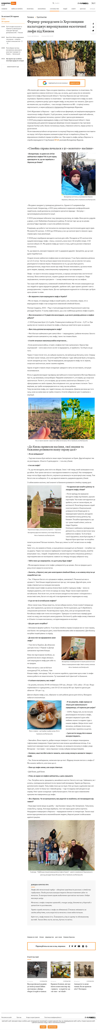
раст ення (58, 937)
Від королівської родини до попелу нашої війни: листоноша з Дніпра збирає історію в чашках (37, 988)
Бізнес (42, 937)
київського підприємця (54, 107)
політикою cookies (58, 1022)
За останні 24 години (10, 16)
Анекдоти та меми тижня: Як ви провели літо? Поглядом (82, 986)
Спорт (74, 8)
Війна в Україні (17, 8)
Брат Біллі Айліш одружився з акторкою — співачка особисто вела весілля (15, 39)
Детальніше (52, 1027)
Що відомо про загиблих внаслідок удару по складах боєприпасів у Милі (15, 61)
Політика (30, 8)
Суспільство (54, 8)
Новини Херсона (69, 937)
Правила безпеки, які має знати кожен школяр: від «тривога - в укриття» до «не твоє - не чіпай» (60, 988)
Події (65, 8)
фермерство (49, 937)
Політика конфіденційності (52, 1017)
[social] (78, 3)
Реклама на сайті (6, 1017)
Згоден (43, 1027)
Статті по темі (33, 957)
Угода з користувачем (33, 1017)
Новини (4, 8)
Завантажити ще (13, 66)
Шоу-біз (83, 8)
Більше (92, 8)
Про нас (19, 1017)
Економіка (42, 8)
